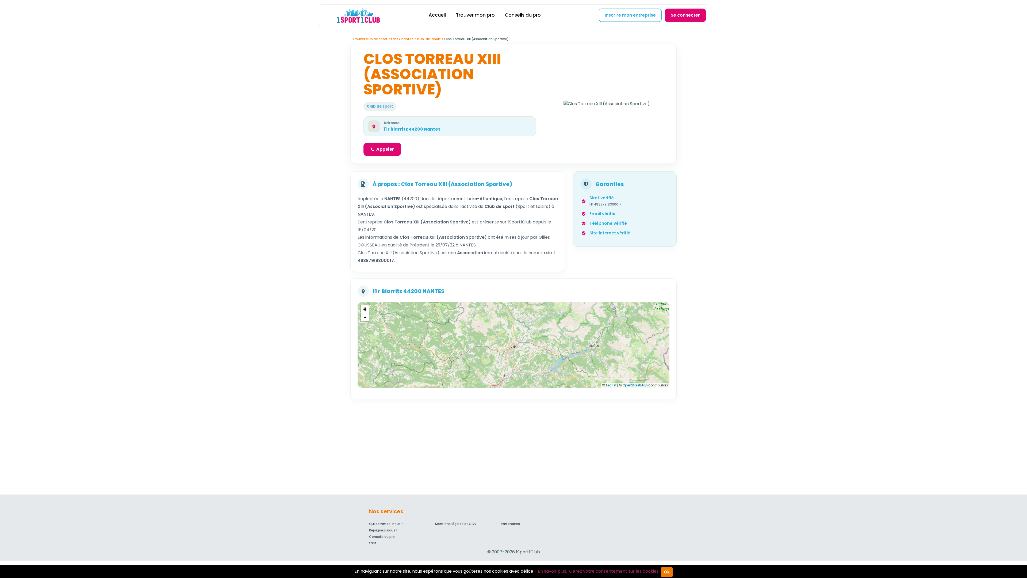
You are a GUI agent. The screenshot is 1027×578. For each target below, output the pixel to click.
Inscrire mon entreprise (630, 15)
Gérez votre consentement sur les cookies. (614, 571)
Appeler (385, 149)
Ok (667, 572)
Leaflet (610, 385)
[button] (365, 309)
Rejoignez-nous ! (383, 530)
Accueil (437, 15)
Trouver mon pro (475, 15)
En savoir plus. (552, 571)
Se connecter (685, 15)
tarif (372, 543)
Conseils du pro (523, 15)
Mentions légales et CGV (455, 524)
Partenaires (510, 524)
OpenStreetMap (635, 385)
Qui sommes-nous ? (386, 524)
